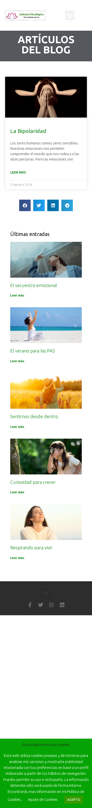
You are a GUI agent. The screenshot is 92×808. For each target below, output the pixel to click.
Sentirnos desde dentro (34, 416)
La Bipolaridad (28, 131)
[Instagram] (51, 605)
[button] (70, 15)
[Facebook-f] (29, 605)
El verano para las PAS (32, 350)
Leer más (18, 172)
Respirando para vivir (31, 547)
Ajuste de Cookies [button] (43, 799)
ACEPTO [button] (73, 799)
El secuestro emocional (33, 285)
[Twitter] (40, 605)
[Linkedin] (62, 605)
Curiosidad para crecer (33, 482)
